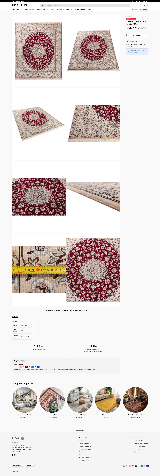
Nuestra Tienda (69, 9)
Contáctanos (134, 9)
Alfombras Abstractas (24, 415)
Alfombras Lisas (108, 415)
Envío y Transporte (84, 443)
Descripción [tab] (15, 316)
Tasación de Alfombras (140, 446)
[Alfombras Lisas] (108, 400)
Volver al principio (80, 430)
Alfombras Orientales (42, 9)
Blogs (135, 452)
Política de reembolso (85, 460)
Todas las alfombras (17, 9)
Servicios (89, 9)
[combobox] (85, 5)
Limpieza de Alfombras (140, 441)
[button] (147, 5)
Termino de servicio (84, 454)
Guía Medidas (137, 449)
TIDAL (16, 471)
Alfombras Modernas (56, 9)
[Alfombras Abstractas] (24, 400)
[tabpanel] (66, 329)
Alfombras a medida (80, 9)
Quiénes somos (83, 441)
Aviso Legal (82, 452)
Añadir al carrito (137, 35)
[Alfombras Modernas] (80, 400)
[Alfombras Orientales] (135, 400)
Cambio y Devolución (85, 446)
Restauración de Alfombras (141, 443)
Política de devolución (85, 457)
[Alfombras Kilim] (52, 400)
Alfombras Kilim (28, 9)
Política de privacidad (85, 449)
